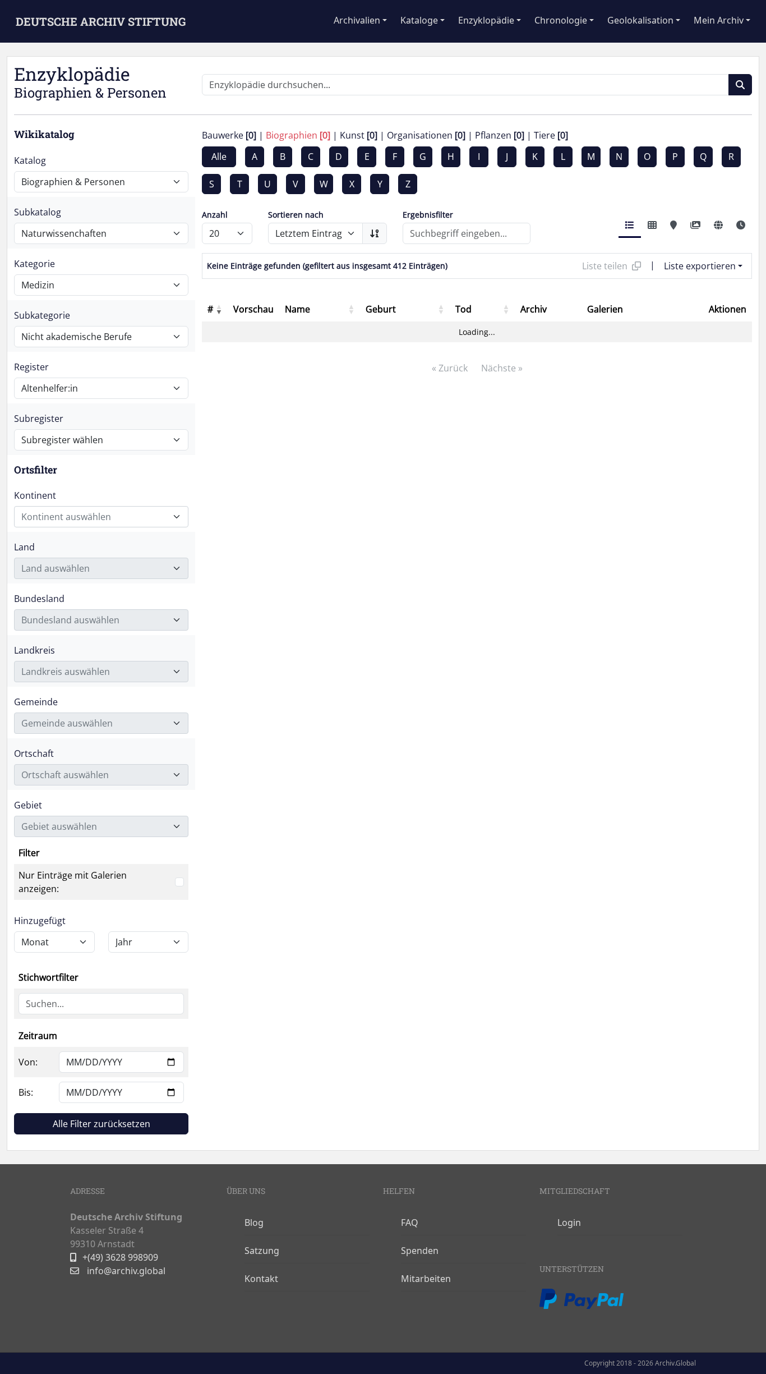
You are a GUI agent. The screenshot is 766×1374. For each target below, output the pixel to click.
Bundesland (39, 598)
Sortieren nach (296, 214)
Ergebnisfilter (428, 214)
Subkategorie (42, 315)
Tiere (551, 135)
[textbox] (94, 516)
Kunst (358, 135)
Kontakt (261, 1278)
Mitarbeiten (426, 1278)
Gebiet (28, 805)
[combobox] (101, 516)
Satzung (261, 1250)
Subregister (38, 418)
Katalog (30, 160)
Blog (254, 1222)
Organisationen (426, 135)
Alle (219, 156)
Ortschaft (34, 753)
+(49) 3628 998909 (120, 1257)
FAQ (409, 1222)
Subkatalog (37, 212)
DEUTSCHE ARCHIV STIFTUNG (101, 21)
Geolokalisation (640, 20)
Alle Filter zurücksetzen (101, 1124)
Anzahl (215, 214)
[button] (218, 309)
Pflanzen (499, 135)
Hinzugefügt (40, 921)
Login (569, 1222)
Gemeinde (36, 702)
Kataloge (419, 20)
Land (24, 547)
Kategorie (34, 264)
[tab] (630, 226)
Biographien (298, 135)
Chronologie (560, 20)
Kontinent (35, 495)
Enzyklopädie (486, 20)
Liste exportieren (700, 266)
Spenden (420, 1250)
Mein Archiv (719, 20)
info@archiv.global (125, 1271)
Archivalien (357, 20)
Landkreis (34, 650)
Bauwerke (229, 135)
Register (31, 367)
